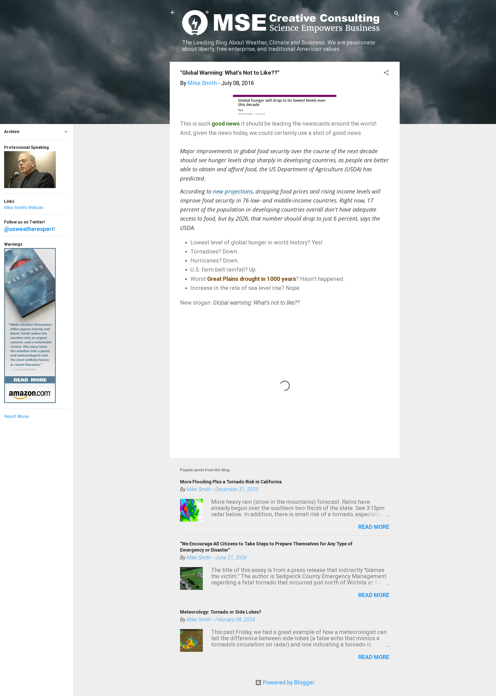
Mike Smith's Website (23, 207)
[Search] (396, 14)
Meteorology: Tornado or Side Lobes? (220, 612)
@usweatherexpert (29, 229)
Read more (373, 527)
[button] (386, 73)
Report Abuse (16, 416)
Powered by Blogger (287, 682)
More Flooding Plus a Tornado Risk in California (231, 481)
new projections (233, 191)
